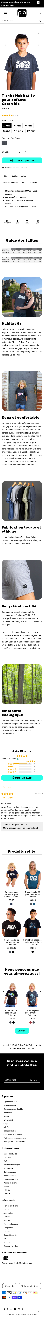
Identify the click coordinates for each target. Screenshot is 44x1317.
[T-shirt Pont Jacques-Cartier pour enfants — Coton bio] (32, 922)
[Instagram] (19, 1309)
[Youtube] (14, 1309)
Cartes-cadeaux (9, 1172)
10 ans (18, 131)
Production (7, 1113)
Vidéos (6, 1187)
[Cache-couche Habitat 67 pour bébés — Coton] (11, 874)
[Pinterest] (7, 1309)
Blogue (6, 1116)
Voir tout (22, 1031)
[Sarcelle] (34, 904)
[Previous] (5, 45)
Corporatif (7, 1124)
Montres (6, 1242)
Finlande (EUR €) (29, 1286)
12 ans (31, 131)
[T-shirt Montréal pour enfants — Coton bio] (11, 994)
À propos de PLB (10, 1102)
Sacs (5, 1239)
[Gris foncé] (31, 904)
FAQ (23, 183)
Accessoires (8, 1213)
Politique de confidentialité (14, 1142)
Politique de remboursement (14, 1138)
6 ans (28, 125)
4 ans (17, 125)
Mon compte (8, 1168)
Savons (6, 1217)
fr (38, 2)
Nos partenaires (9, 1131)
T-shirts (6, 1210)
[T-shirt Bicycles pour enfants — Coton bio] (32, 994)
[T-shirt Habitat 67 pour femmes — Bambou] (32, 874)
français (9, 1286)
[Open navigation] (5, 13)
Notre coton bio (9, 1105)
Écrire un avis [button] (22, 777)
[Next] (38, 45)
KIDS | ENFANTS (19, 1045)
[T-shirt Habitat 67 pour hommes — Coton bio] (11, 922)
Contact (6, 1194)
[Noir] (13, 952)
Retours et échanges (11, 1165)
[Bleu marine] (11, 904)
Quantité (5, 152)
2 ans (6, 125)
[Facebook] (4, 1309)
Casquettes (8, 1228)
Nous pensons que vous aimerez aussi (22, 971)
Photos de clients (10, 1183)
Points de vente (9, 1176)
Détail (5, 176)
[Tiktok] (22, 1309)
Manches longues (10, 1224)
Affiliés (6, 1127)
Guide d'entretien (10, 183)
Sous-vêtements (9, 1235)
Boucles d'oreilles (10, 1246)
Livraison (33, 183)
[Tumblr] (11, 1309)
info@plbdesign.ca (24, 1263)
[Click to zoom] (38, 33)
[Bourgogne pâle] (30, 1022)
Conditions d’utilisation (12, 1134)
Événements (8, 1120)
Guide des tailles (19, 176)
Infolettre (6, 1190)
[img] (7, 794)
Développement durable (13, 1109)
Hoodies (6, 1220)
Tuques (6, 1231)
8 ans (6, 131)
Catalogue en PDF (11, 1179)
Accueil (6, 1045)
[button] (7, 115)
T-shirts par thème (10, 1206)
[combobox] (22, 21)
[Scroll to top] (39, 1311)
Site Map (34, 1314)
